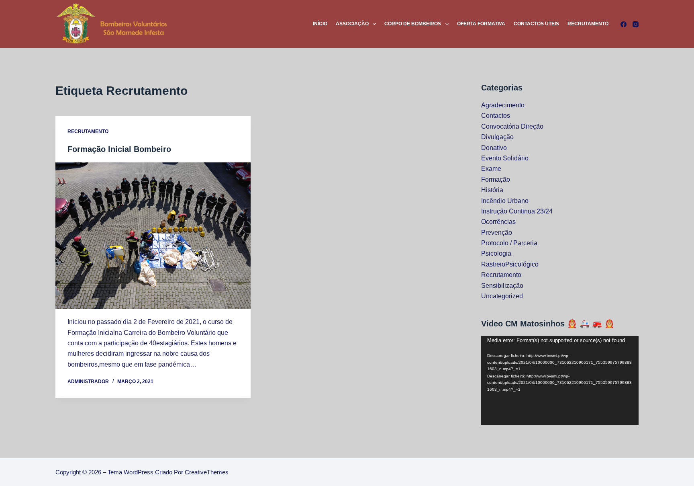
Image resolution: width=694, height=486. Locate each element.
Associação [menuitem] (352, 24)
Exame (491, 168)
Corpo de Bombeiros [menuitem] (412, 24)
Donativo (494, 147)
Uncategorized (502, 296)
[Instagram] (636, 24)
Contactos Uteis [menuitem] (536, 24)
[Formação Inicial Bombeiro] (153, 235)
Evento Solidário (505, 158)
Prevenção (496, 232)
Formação (495, 179)
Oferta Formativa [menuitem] (481, 24)
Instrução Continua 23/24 (517, 211)
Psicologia (496, 253)
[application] (560, 380)
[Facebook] (624, 24)
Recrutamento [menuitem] (587, 24)
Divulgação (497, 136)
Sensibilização (502, 285)
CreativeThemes (207, 472)
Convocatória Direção (512, 126)
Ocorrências (498, 221)
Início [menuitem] (320, 24)
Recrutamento (87, 131)
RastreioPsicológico (510, 264)
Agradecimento (503, 105)
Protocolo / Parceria (509, 243)
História (492, 190)
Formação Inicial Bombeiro (119, 149)
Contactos (495, 115)
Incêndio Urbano (505, 200)
